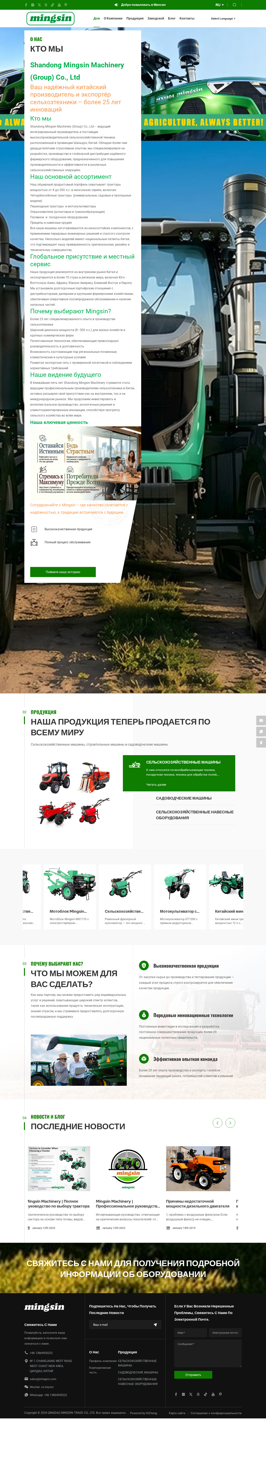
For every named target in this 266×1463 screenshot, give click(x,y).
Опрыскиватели (41, 212)
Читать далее (156, 784)
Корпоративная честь (100, 1370)
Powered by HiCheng (143, 1413)
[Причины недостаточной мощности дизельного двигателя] (63, 1168)
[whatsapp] (261, 731)
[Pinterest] (66, 5)
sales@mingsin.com (43, 1379)
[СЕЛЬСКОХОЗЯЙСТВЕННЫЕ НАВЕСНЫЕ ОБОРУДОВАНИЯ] (134, 815)
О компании (113, 18)
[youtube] (59, 5)
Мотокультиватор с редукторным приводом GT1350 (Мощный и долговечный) (103, 911)
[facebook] (26, 5)
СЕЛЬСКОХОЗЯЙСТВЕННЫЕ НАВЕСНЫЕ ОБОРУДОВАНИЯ (195, 814)
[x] (39, 5)
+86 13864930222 (41, 1353)
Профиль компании (103, 1361)
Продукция (135, 18)
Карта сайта (177, 1413)
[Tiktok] (52, 5)
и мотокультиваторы (80, 206)
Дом (96, 18)
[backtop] (261, 743)
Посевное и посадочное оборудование (59, 217)
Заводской (155, 18)
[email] (261, 720)
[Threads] (46, 5)
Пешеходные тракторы (47, 206)
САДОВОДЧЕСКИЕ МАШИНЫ (184, 798)
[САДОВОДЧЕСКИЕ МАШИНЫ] (134, 801)
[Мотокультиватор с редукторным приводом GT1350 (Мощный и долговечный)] (105, 884)
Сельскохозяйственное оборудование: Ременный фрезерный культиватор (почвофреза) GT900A (50, 911)
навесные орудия (59, 223)
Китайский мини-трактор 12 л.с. (156, 911)
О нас (94, 1352)
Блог (172, 18)
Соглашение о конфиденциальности (216, 1413)
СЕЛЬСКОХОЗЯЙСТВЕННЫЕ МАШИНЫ (183, 762)
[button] (220, 132)
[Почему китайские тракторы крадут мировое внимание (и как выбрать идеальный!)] (133, 1168)
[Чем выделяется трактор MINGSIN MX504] (203, 1168)
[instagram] (32, 5)
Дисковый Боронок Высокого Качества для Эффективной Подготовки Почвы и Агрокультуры (215, 911)
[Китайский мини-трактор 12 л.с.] (161, 884)
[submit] (155, 1324)
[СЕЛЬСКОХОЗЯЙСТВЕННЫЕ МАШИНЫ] (134, 765)
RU (218, 5)
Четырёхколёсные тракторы (51, 195)
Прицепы (36, 223)
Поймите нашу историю (63, 572)
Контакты (187, 18)
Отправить (193, 1375)
